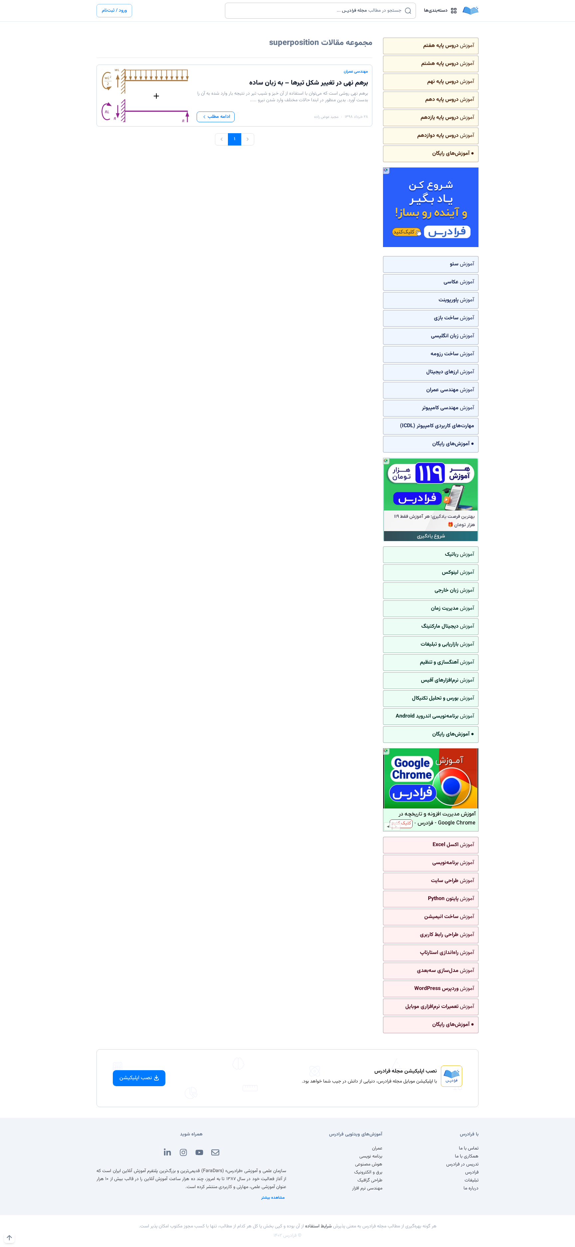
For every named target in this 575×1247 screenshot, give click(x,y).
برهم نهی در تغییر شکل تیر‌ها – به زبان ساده (308, 83)
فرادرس (472, 1172)
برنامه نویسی (370, 1156)
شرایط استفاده (318, 1226)
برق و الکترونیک (368, 1172)
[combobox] (316, 10)
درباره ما (471, 1188)
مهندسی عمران (356, 72)
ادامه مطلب (219, 117)
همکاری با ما (467, 1156)
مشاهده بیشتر (273, 1197)
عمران (377, 1148)
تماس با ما (469, 1148)
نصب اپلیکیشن (135, 1078)
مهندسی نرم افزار (367, 1188)
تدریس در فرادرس (462, 1164)
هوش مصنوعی (368, 1164)
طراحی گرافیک (369, 1180)
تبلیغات (472, 1180)
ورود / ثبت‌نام (114, 10)
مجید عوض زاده (326, 117)
